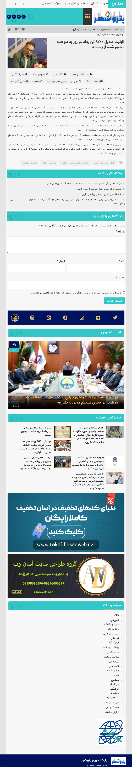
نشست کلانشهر (30, 163)
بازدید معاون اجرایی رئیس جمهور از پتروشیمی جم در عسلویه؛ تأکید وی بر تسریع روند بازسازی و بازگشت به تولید (35, 463)
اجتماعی (114, 638)
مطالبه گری (102, 34)
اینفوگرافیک (113, 642)
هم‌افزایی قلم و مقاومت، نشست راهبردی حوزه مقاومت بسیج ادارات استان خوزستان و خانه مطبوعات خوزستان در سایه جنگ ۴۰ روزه (88, 435)
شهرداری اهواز (117, 34)
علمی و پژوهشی (111, 634)
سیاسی (115, 680)
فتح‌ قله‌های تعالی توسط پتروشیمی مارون (101, 194)
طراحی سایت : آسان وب (97, 765)
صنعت (115, 675)
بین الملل (114, 684)
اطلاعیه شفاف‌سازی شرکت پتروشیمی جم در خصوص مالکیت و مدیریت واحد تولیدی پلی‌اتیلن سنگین (88, 463)
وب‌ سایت (118, 277)
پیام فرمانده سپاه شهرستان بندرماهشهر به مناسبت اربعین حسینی (36, 431)
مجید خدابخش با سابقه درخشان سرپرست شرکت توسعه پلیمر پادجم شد (67, 3)
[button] (18, 406)
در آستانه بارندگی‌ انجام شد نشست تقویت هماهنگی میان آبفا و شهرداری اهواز (84, 184)
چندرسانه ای (113, 652)
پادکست (115, 693)
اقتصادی (114, 666)
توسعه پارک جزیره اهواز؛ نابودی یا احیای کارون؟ (98, 189)
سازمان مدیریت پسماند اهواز (75, 163)
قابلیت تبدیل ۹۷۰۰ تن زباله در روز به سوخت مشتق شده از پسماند (90, 44)
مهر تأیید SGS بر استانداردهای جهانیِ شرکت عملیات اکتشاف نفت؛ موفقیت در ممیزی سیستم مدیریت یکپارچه (71, 399)
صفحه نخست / (116, 29)
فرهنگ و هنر (112, 707)
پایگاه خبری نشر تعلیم (104, 163)
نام (121, 261)
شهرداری (76, 29)
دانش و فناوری (112, 629)
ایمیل (61, 261)
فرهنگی (114, 689)
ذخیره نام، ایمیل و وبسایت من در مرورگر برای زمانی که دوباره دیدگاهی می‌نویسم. (76, 293)
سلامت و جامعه (90, 29)
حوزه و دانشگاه (111, 624)
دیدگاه (120, 232)
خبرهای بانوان (112, 698)
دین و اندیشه (112, 702)
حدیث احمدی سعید (80, 74)
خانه (116, 615)
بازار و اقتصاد (113, 670)
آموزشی (105, 29)
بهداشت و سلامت (110, 647)
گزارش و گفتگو (112, 712)
